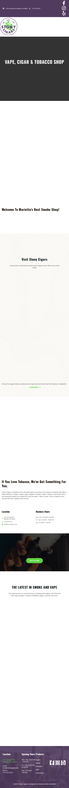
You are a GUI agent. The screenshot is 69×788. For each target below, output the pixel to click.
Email (5, 766)
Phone (5, 770)
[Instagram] (64, 8)
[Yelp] (64, 13)
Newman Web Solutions (47, 784)
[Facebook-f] (64, 3)
